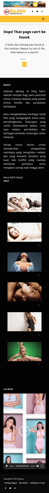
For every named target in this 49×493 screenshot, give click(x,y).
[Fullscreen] (42, 466)
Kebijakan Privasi (37, 483)
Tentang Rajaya (10, 483)
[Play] (7, 466)
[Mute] (37, 466)
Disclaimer (23, 483)
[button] (24, 431)
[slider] (22, 466)
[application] (24, 431)
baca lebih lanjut (13, 177)
